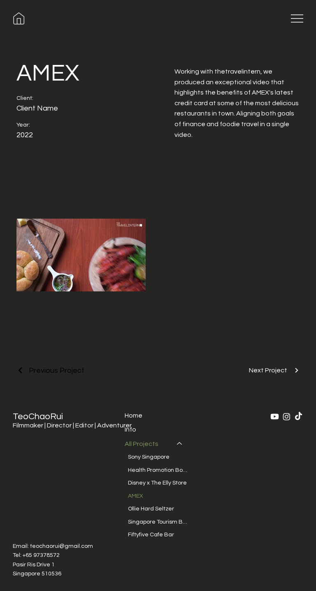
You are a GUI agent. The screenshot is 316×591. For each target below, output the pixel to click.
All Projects (141, 444)
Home (133, 415)
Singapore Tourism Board (159, 522)
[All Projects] (180, 444)
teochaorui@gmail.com (61, 546)
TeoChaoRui (38, 416)
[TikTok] (298, 416)
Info (130, 429)
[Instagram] (286, 416)
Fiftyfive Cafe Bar (151, 535)
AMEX (135, 496)
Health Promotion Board (159, 470)
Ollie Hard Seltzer (151, 509)
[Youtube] (274, 416)
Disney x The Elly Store (157, 483)
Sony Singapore (149, 457)
